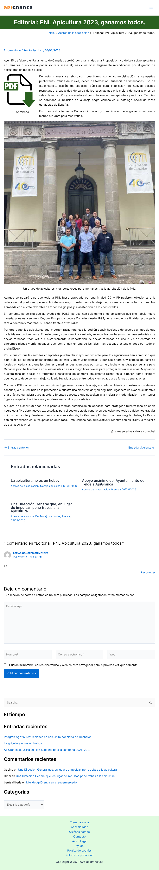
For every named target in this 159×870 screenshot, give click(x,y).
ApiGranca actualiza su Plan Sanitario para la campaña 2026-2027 (47, 750)
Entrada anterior (16, 447)
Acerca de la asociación (25, 486)
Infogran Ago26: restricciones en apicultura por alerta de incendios (48, 737)
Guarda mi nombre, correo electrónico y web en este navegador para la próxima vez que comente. (73, 665)
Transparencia (79, 822)
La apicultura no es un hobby (35, 480)
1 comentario (12, 50)
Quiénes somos (79, 832)
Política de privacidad (79, 855)
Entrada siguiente (141, 447)
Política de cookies (79, 850)
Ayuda (79, 846)
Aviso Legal (79, 841)
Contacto (79, 836)
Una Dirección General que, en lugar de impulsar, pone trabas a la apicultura (41, 507)
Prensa (115, 489)
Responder (148, 572)
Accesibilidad (79, 827)
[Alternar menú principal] (151, 8)
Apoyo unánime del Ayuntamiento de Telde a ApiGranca (113, 482)
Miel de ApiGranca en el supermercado (51, 782)
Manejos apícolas (50, 486)
